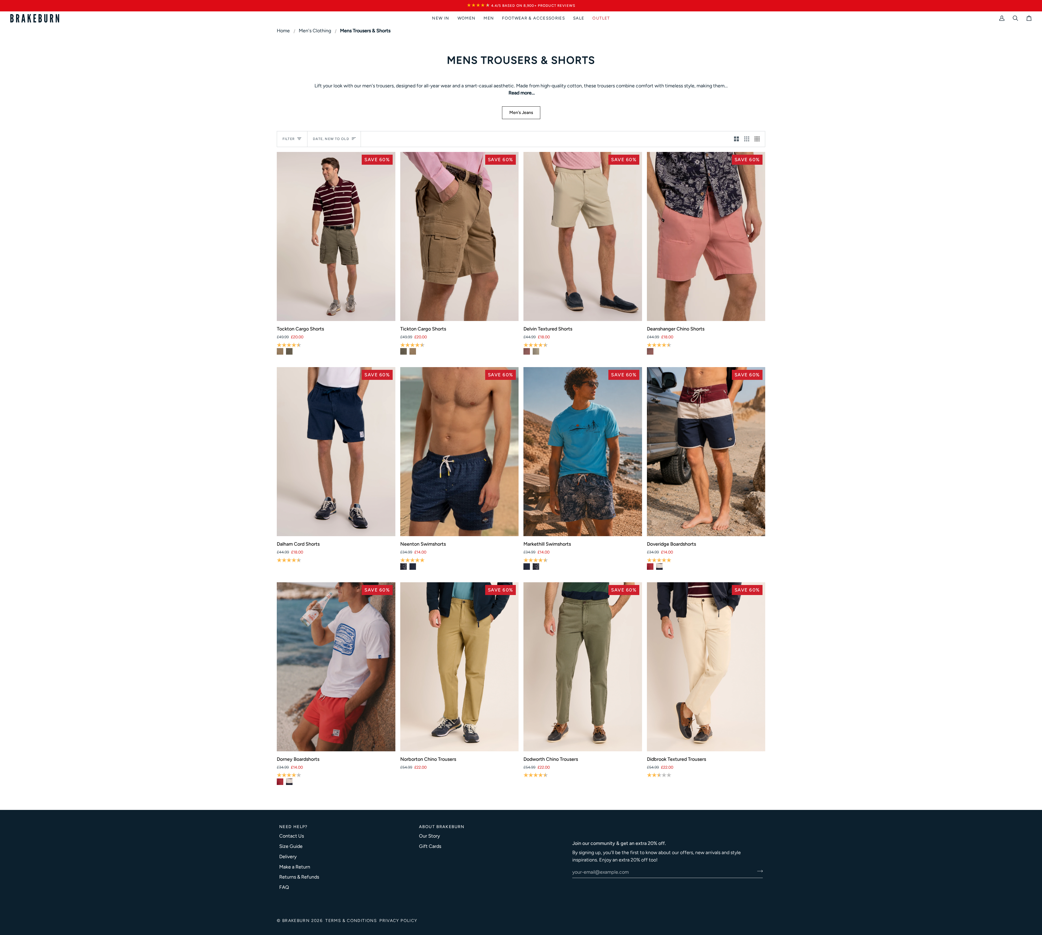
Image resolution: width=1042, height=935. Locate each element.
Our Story (429, 836)
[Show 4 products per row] (758, 139)
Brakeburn (296, 920)
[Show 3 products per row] (747, 139)
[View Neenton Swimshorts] (412, 566)
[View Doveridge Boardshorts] (659, 566)
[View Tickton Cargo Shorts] (280, 351)
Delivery (288, 856)
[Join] (758, 871)
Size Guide (291, 846)
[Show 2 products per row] (736, 139)
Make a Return (294, 867)
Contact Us (291, 836)
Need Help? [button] (293, 826)
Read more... (522, 93)
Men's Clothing (315, 31)
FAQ (284, 887)
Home (283, 31)
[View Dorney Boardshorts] (650, 566)
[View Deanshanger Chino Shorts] (526, 351)
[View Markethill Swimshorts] (403, 566)
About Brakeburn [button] (442, 826)
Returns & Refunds (299, 877)
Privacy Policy (398, 920)
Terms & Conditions (351, 920)
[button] (466, 19)
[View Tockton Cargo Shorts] (289, 351)
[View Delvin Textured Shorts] (536, 351)
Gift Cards (430, 846)
